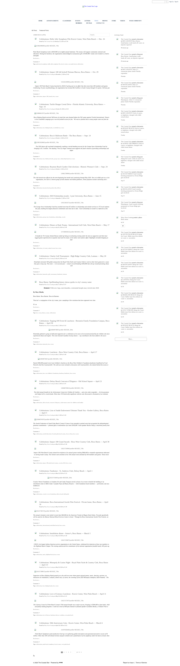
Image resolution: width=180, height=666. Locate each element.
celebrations (80, 64)
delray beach (46, 402)
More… (130, 339)
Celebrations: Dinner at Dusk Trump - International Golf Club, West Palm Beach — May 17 (74, 225)
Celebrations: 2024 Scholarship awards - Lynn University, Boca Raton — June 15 (70, 196)
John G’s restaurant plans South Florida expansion (131, 71)
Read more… (36, 58)
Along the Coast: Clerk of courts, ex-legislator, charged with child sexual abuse (132, 160)
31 (79, 652)
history (44, 312)
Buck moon (124, 219)
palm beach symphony (41, 64)
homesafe (45, 274)
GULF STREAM (127, 310)
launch (50, 96)
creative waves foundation (49, 494)
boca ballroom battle (48, 158)
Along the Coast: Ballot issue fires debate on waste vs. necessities (132, 236)
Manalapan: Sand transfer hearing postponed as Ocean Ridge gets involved (132, 206)
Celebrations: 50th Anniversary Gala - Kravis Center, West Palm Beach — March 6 (71, 623)
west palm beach (72, 64)
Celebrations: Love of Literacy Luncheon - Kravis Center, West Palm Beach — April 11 (72, 594)
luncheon (61, 373)
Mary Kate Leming (49, 74)
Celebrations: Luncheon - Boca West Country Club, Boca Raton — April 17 (68, 352)
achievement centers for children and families (71, 402)
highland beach (50, 554)
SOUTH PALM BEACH (130, 234)
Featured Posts (44, 30)
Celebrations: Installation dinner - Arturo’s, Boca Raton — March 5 (65, 533)
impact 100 (45, 96)
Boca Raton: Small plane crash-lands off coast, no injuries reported (132, 43)
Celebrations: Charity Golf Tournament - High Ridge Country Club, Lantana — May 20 (72, 256)
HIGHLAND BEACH (129, 295)
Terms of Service (141, 663)
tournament (54, 274)
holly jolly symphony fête (54, 64)
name (47, 312)
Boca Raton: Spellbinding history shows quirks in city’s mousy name (65, 282)
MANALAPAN (127, 84)
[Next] (81, 652)
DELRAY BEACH (128, 128)
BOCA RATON (127, 41)
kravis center (64, 64)
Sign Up (171, 1)
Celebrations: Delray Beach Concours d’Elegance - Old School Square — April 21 (70, 381)
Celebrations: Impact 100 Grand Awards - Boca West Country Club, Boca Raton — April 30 (74, 442)
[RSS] (34, 655)
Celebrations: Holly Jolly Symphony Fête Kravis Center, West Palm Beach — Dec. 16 (72, 39)
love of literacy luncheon (49, 615)
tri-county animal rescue (49, 248)
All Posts (34, 30)
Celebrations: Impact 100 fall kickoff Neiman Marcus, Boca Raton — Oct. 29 (68, 72)
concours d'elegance (55, 402)
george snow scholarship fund (61, 158)
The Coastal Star (48, 41)
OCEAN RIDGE (127, 174)
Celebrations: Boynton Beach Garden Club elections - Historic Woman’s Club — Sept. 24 (73, 167)
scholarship (58, 217)
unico (44, 554)
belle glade (66, 494)
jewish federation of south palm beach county (54, 433)
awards (63, 217)
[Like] (123, 225)
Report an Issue (128, 663)
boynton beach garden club (49, 188)
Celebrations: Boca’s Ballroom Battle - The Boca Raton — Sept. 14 (65, 136)
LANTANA (125, 280)
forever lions (69, 433)
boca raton (55, 96)
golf (49, 274)
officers (59, 188)
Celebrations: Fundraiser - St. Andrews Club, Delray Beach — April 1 (65, 471)
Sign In (176, 1)
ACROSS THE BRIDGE (130, 143)
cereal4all (55, 127)
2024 (64, 463)
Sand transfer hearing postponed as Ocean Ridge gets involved (132, 175)
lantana (65, 274)
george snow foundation (49, 217)
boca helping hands (47, 127)
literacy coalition (60, 615)
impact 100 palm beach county (50, 463)
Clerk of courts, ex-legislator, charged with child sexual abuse (131, 115)
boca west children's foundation (51, 373)
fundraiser (59, 274)
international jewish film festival (51, 525)
